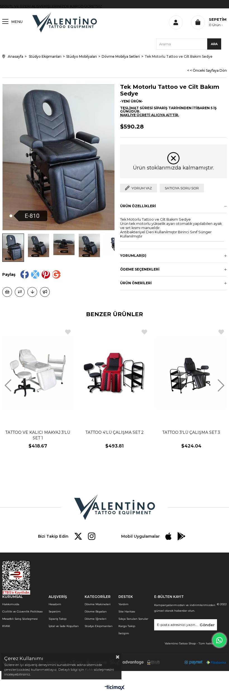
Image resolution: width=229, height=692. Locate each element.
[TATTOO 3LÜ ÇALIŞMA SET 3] (191, 373)
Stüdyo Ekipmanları (99, 626)
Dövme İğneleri (95, 619)
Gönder (207, 625)
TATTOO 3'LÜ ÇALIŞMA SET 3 (191, 432)
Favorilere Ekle (68, 332)
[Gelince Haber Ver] (45, 292)
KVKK (6, 626)
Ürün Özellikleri (138, 206)
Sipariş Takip (57, 619)
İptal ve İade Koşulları (64, 626)
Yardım (123, 604)
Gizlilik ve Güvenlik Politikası (22, 611)
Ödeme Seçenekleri (139, 269)
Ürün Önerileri (136, 283)
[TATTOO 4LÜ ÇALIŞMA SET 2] (114, 373)
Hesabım (55, 604)
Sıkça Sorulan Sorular (133, 619)
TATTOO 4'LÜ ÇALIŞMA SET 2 (114, 432)
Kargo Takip (126, 626)
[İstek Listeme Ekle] (7, 292)
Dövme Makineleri (98, 604)
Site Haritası (126, 611)
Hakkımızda (10, 604)
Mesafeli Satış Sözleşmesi (20, 619)
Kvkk (89, 669)
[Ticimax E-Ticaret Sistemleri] (115, 688)
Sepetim (55, 611)
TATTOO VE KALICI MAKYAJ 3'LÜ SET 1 (37, 435)
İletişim (123, 633)
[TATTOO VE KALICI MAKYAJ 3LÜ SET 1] (37, 373)
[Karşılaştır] (20, 292)
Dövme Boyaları (96, 611)
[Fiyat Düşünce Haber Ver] (32, 292)
